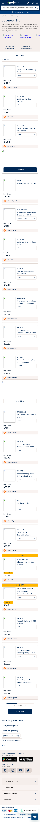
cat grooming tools (10, 726)
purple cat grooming (11, 735)
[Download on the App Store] (26, 759)
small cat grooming (10, 731)
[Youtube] (20, 770)
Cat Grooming (13, 16)
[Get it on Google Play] (9, 759)
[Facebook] (5, 770)
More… (4, 745)
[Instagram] (12, 770)
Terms (15, 817)
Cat (6, 16)
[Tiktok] (28, 770)
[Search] (36, 8)
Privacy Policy (7, 817)
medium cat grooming (11, 740)
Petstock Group (25, 817)
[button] (20, 781)
